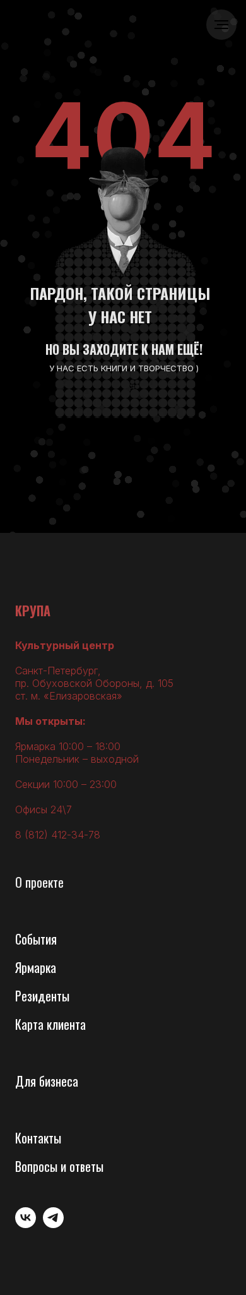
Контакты (38, 1137)
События (36, 938)
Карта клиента (50, 1024)
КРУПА (32, 610)
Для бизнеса (46, 1080)
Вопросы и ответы (59, 1166)
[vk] (25, 1224)
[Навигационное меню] (221, 24)
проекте (44, 882)
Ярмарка (35, 967)
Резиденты (42, 995)
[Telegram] (53, 1224)
